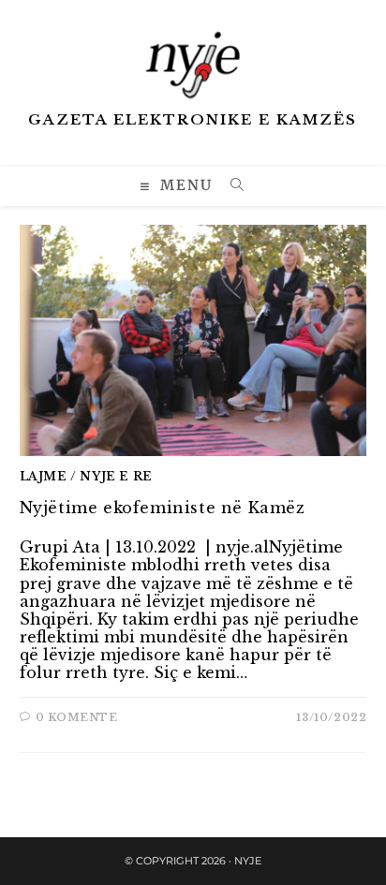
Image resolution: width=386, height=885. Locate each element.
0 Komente (76, 717)
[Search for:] (230, 187)
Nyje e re (116, 476)
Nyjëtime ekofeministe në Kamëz (162, 507)
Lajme (43, 476)
